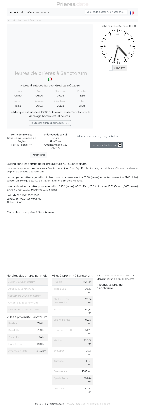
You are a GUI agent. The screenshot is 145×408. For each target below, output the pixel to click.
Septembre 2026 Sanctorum (24, 295)
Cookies (80, 404)
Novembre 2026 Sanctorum (24, 309)
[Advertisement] (49, 48)
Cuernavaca (60, 371)
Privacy (70, 404)
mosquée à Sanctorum (118, 275)
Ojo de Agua (61, 378)
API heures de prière (98, 404)
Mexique (22, 20)
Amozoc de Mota (17, 351)
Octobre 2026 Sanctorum (23, 302)
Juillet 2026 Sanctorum (21, 282)
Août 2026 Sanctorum (21, 289)
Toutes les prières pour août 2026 (50, 123)
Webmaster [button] (43, 12)
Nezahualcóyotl (63, 330)
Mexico (58, 340)
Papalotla (13, 330)
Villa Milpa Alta (62, 319)
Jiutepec (59, 361)
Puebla (12, 323)
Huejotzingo (15, 344)
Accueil (14, 12)
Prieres (65, 4)
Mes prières (27, 12)
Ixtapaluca (60, 289)
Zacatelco (14, 337)
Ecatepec (59, 350)
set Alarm (119, 68)
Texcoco (58, 309)
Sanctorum (35, 20)
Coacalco (59, 388)
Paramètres (38, 155)
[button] (131, 10)
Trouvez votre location (104, 145)
